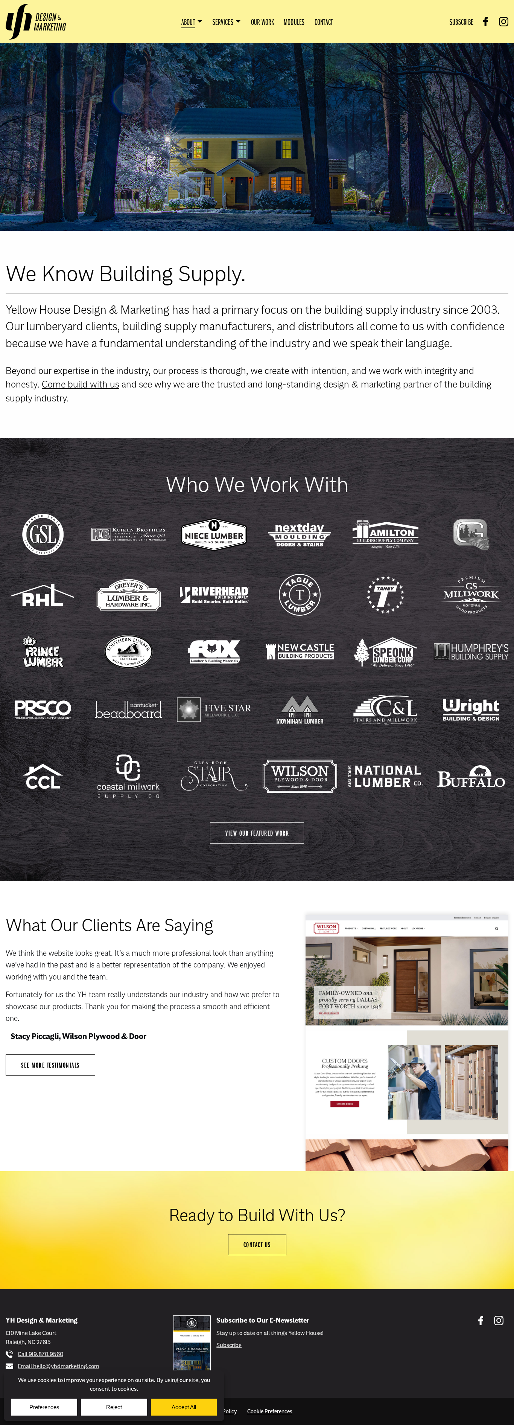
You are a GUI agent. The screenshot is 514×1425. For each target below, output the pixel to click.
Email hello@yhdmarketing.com (58, 1366)
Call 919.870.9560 (40, 1354)
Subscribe (229, 1345)
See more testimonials (50, 1065)
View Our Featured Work (257, 833)
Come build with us (80, 384)
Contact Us (257, 1244)
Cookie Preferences (269, 1411)
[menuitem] (192, 21)
